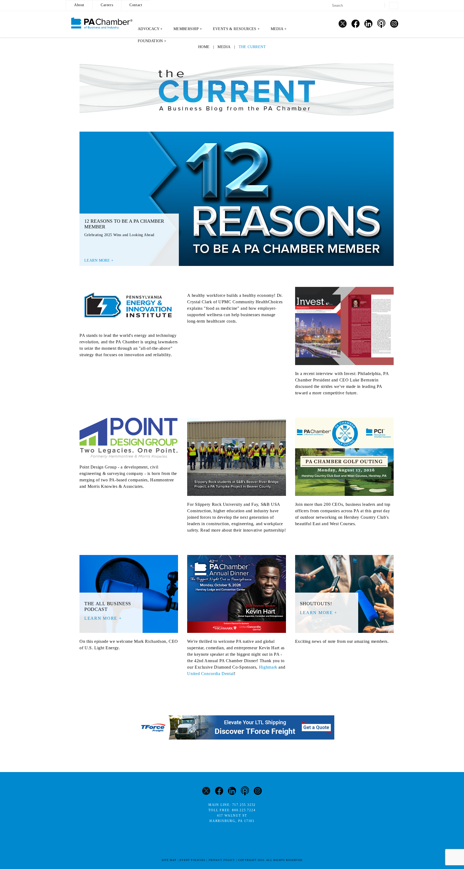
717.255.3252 (244, 805)
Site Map (169, 860)
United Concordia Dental (210, 673)
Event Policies (192, 860)
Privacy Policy (222, 860)
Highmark (268, 667)
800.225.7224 (244, 810)
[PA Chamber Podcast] (381, 23)
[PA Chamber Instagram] (394, 24)
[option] (236, 199)
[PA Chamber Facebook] (355, 24)
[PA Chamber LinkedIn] (368, 24)
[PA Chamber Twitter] (343, 24)
